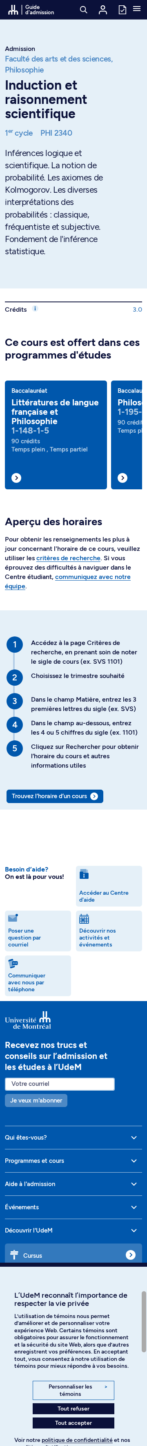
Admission (20, 49)
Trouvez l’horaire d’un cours (49, 796)
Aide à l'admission (30, 1184)
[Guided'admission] (73, 1019)
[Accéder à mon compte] (102, 9)
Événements (22, 1207)
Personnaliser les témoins (78, 1390)
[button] (136, 9)
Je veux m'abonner (36, 1100)
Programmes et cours (34, 1161)
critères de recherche (68, 558)
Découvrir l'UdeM (29, 1230)
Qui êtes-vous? (26, 1137)
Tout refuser (73, 1408)
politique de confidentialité (77, 1440)
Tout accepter (73, 1423)
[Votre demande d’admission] (122, 9)
